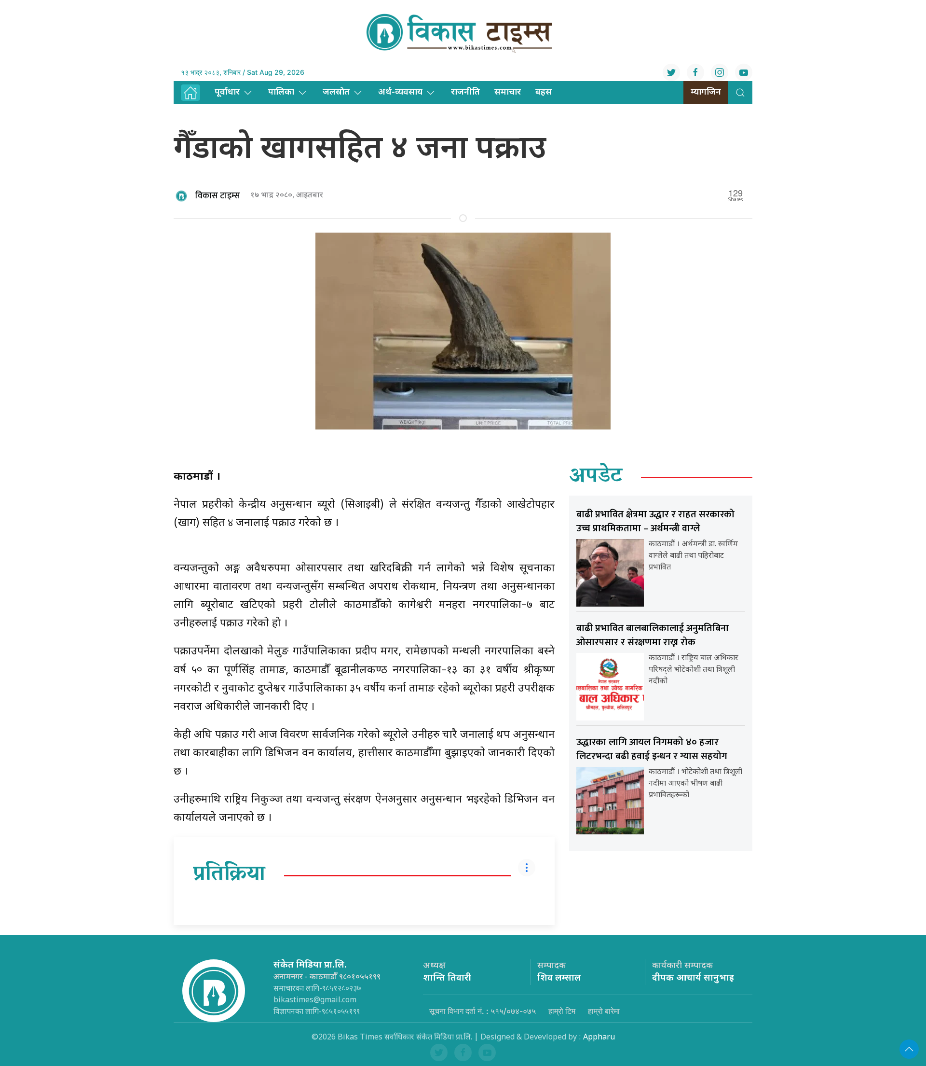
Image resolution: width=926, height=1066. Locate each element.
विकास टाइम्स (217, 196)
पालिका (281, 92)
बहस (543, 92)
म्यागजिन (706, 92)
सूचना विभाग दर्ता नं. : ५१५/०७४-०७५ (482, 1011)
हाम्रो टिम (561, 1011)
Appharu (599, 1038)
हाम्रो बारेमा (604, 1011)
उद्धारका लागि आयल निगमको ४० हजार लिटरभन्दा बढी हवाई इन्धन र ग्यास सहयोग (651, 749)
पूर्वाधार (227, 92)
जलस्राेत (336, 92)
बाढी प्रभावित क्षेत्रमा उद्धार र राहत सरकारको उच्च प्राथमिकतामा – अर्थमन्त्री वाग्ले (655, 521)
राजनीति (465, 92)
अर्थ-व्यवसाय (400, 92)
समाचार (507, 92)
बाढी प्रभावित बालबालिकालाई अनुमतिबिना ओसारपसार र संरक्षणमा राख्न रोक (652, 635)
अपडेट (596, 477)
